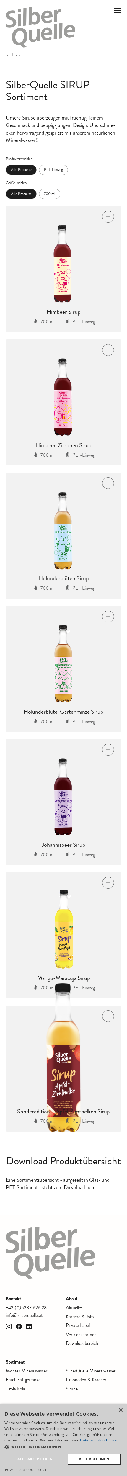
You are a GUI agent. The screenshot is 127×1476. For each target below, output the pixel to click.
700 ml (49, 194)
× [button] (120, 1410)
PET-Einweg (53, 169)
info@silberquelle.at (24, 1315)
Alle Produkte (21, 169)
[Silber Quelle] (40, 27)
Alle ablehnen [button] (94, 1459)
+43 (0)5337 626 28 (26, 1307)
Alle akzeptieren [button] (35, 1459)
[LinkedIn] (29, 1326)
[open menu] (117, 10)
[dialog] (63, 1440)
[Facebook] (19, 1326)
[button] (63, 1447)
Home (16, 55)
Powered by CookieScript (27, 1469)
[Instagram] (9, 1326)
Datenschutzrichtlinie (98, 1440)
